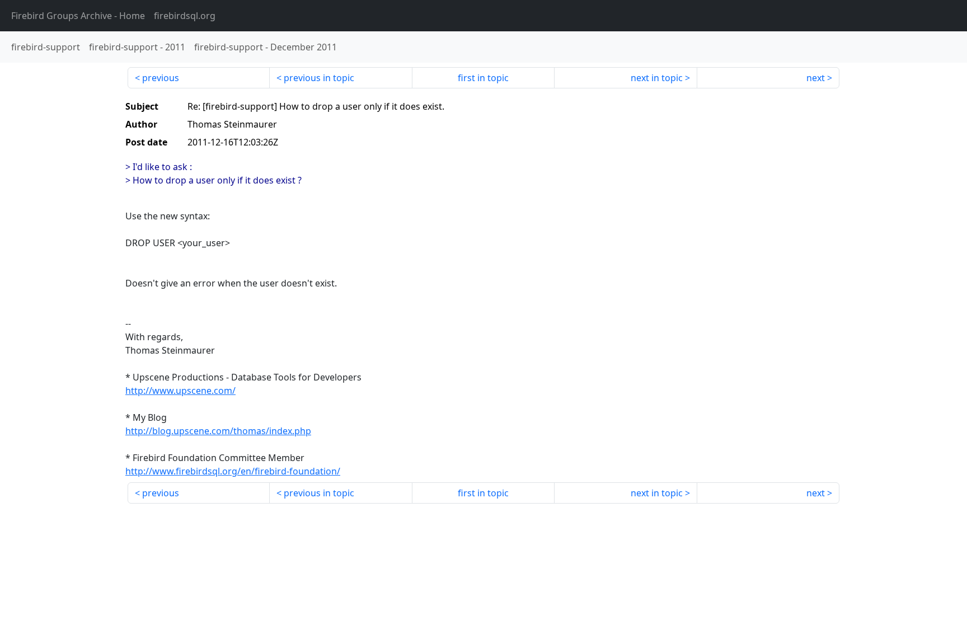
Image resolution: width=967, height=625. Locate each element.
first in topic (483, 78)
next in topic (657, 78)
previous (160, 78)
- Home (78, 16)
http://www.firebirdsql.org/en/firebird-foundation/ (232, 471)
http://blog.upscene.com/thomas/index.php (218, 431)
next (815, 78)
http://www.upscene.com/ (180, 390)
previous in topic (319, 78)
